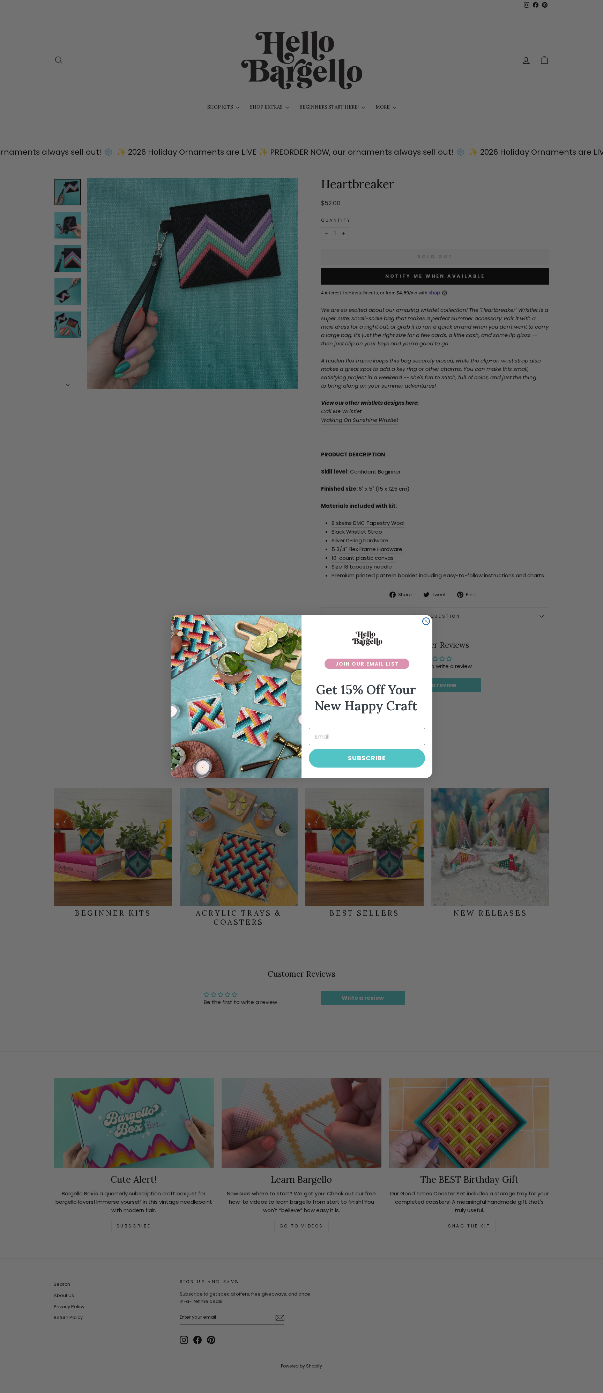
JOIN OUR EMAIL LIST (367, 663)
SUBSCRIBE (367, 758)
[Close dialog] (426, 621)
